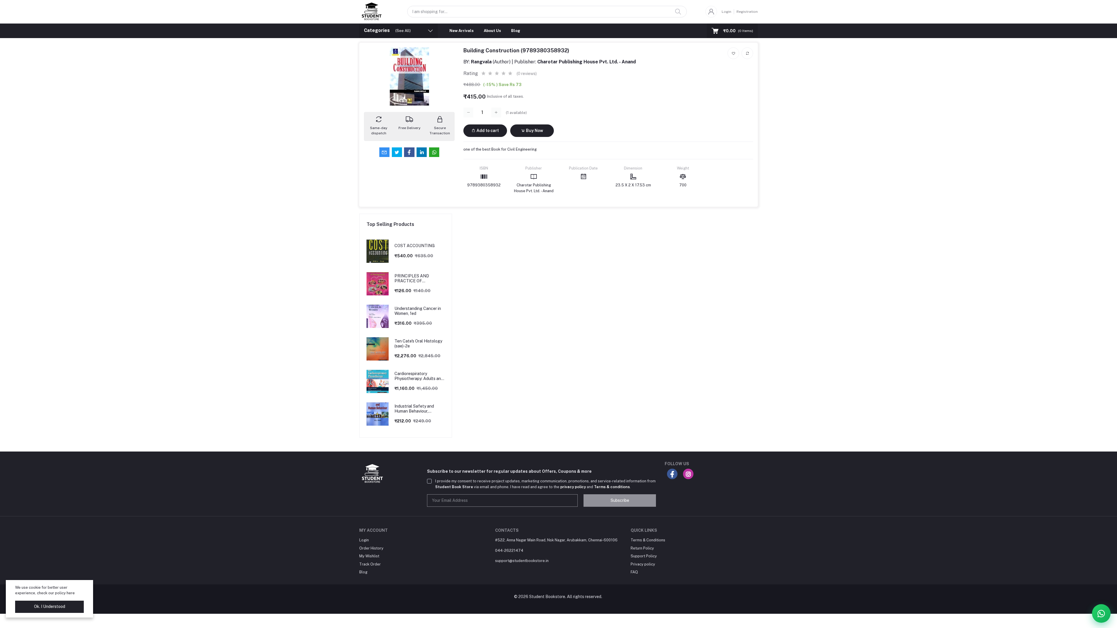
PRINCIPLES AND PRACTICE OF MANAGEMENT (411, 278)
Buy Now (534, 130)
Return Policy (642, 548)
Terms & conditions (612, 487)
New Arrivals (461, 30)
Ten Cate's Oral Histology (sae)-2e (418, 343)
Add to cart (487, 130)
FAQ (634, 572)
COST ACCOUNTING (414, 245)
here (71, 593)
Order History (371, 548)
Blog (515, 30)
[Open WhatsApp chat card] (1101, 613)
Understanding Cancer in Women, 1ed (417, 311)
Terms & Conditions (648, 540)
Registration (747, 12)
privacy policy (573, 487)
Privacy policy (643, 564)
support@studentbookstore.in (522, 561)
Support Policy (644, 556)
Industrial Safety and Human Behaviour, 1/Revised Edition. (414, 409)
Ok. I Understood (49, 606)
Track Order (370, 564)
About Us (492, 30)
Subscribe (620, 500)
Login (726, 12)
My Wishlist (369, 556)
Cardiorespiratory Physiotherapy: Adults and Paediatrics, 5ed (418, 376)
